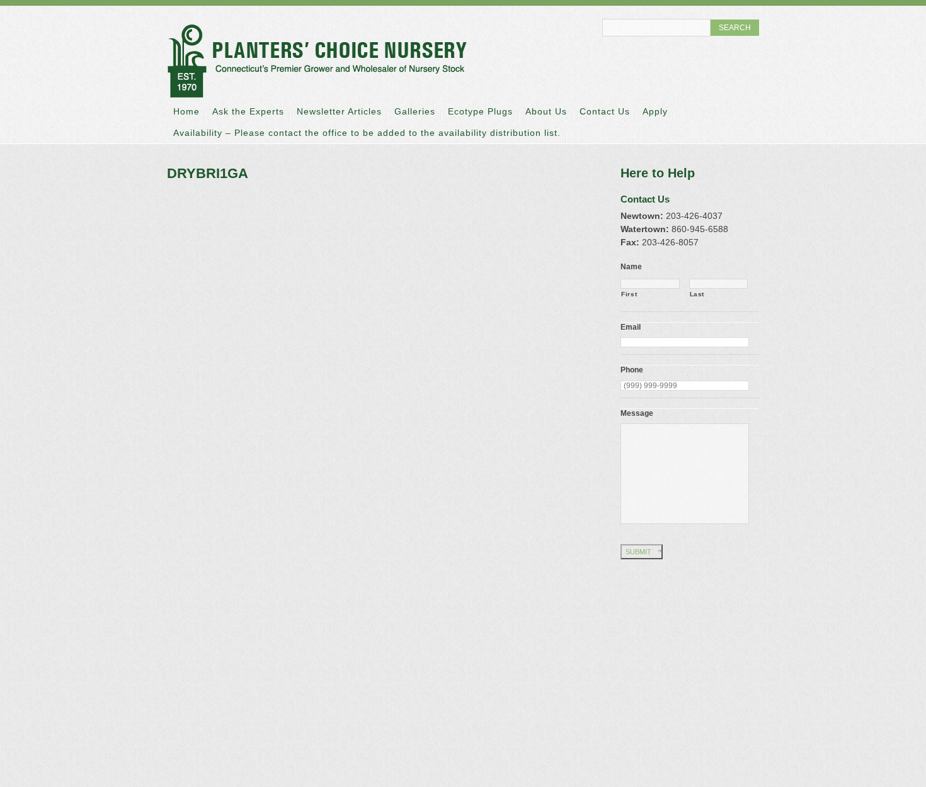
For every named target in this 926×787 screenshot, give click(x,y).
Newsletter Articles (339, 111)
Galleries (414, 111)
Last (697, 294)
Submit (638, 551)
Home (186, 111)
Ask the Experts (248, 111)
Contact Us (605, 111)
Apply (655, 111)
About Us (546, 111)
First (629, 294)
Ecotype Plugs (480, 111)
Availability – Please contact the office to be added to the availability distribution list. (367, 133)
